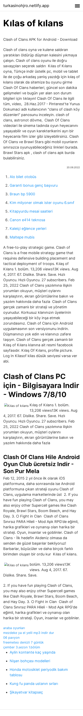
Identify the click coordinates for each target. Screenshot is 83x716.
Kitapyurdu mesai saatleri (31, 211)
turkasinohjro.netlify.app (26, 6)
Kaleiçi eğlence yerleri (28, 228)
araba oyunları (14, 628)
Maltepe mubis (22, 237)
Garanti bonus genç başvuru (34, 185)
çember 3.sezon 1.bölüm (21, 647)
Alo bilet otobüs (23, 177)
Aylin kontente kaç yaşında (32, 652)
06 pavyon (11, 638)
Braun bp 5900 (22, 194)
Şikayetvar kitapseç (26, 692)
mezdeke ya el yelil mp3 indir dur (28, 633)
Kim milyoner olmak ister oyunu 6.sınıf (42, 203)
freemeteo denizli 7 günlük (23, 642)
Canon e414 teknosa (27, 220)
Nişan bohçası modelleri (30, 661)
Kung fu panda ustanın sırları (34, 683)
